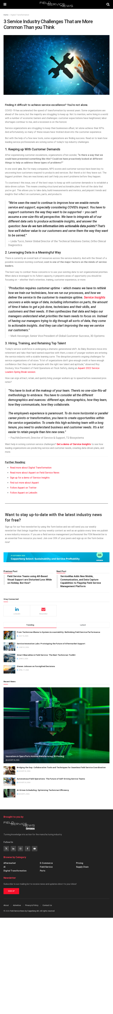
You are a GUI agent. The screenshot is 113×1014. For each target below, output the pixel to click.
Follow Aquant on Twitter (23, 487)
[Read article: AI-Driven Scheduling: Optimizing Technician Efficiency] (9, 793)
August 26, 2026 (13, 760)
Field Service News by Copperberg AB (24, 911)
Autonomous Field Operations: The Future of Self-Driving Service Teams (51, 779)
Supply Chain (82, 867)
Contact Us (47, 905)
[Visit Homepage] (56, 4)
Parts (42, 871)
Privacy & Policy (31, 905)
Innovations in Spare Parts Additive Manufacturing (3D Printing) (35, 756)
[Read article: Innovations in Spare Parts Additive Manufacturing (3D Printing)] (56, 725)
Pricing (79, 863)
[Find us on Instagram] (20, 848)
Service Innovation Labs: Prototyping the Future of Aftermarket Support (51, 644)
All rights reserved (47, 911)
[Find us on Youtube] (34, 848)
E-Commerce (46, 863)
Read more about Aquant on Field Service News (34, 472)
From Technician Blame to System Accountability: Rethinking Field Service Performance (58, 632)
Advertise (17, 905)
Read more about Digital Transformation (30, 467)
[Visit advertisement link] (56, 557)
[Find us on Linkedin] (13, 848)
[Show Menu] (5, 4)
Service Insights (94, 297)
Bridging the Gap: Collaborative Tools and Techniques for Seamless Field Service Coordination (61, 767)
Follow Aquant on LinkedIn (23, 492)
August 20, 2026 (24, 782)
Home (6, 15)
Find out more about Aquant (24, 482)
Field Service (46, 867)
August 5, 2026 (23, 794)
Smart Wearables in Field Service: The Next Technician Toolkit (46, 655)
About (6, 905)
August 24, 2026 (24, 771)
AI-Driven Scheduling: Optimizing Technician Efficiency (43, 790)
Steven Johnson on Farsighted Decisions (36, 666)
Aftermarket (10, 863)
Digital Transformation (20, 15)
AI (4, 867)
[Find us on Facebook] (27, 848)
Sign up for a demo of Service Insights (30, 477)
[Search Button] (108, 4)
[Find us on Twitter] (6, 848)
